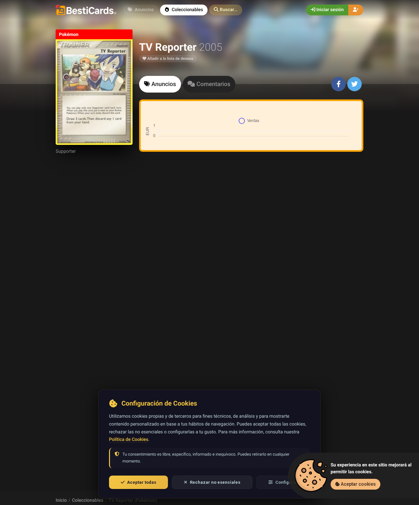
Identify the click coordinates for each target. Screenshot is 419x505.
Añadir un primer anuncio (250, 243)
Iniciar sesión (329, 9)
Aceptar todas (141, 482)
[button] (225, 10)
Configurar (286, 482)
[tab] (160, 84)
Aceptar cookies (358, 484)
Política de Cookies (128, 439)
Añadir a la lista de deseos (169, 58)
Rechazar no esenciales (215, 482)
